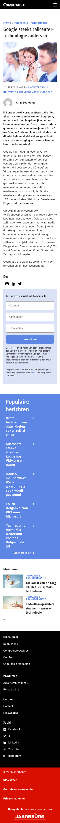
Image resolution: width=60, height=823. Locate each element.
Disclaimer (10, 780)
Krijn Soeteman (26, 102)
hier (34, 373)
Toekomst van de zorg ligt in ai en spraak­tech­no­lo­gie (41, 587)
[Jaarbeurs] (30, 815)
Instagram (14, 755)
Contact (8, 706)
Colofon (8, 657)
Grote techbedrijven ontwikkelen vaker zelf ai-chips (16, 426)
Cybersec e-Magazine (16, 663)
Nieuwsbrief (10, 712)
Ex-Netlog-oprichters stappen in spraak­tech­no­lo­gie (40, 608)
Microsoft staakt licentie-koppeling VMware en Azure (15, 454)
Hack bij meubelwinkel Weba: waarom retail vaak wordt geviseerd (17, 484)
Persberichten (11, 689)
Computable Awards (16, 650)
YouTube (13, 749)
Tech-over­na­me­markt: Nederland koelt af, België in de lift (16, 536)
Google (47, 92)
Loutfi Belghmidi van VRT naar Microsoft (17, 510)
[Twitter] (20, 284)
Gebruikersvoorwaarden (18, 789)
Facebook (14, 729)
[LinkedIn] (14, 284)
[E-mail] (7, 284)
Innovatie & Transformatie (31, 22)
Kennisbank (10, 644)
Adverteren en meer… (16, 683)
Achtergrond (39, 87)
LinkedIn (13, 742)
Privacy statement (14, 798)
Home (7, 22)
